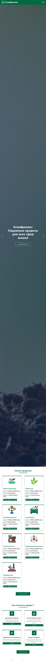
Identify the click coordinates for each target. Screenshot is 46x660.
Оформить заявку (12, 499)
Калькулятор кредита (23, 244)
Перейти (5, 499)
